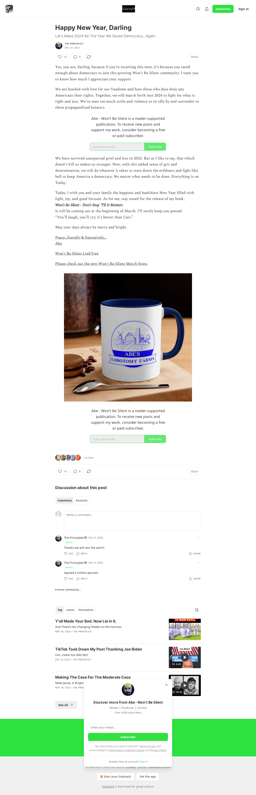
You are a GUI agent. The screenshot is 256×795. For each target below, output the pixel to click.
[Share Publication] (207, 9)
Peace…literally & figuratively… (80, 237)
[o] (185, 657)
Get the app (148, 776)
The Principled (74, 43)
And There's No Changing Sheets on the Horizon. (88, 627)
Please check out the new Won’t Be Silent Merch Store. (101, 264)
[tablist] (72, 500)
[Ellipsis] (199, 537)
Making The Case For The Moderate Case (93, 677)
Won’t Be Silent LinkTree (76, 253)
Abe (58, 243)
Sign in (243, 9)
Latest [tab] (70, 610)
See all (63, 705)
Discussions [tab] (85, 610)
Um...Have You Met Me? (71, 655)
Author (69, 542)
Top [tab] (60, 610)
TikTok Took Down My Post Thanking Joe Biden (98, 649)
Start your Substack (117, 776)
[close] (166, 685)
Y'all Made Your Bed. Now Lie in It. (86, 621)
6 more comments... (68, 589)
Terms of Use (147, 746)
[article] (128, 629)
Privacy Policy (158, 750)
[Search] (198, 9)
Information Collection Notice (126, 750)
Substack (108, 786)
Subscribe (223, 9)
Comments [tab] (65, 500)
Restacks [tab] (81, 500)
